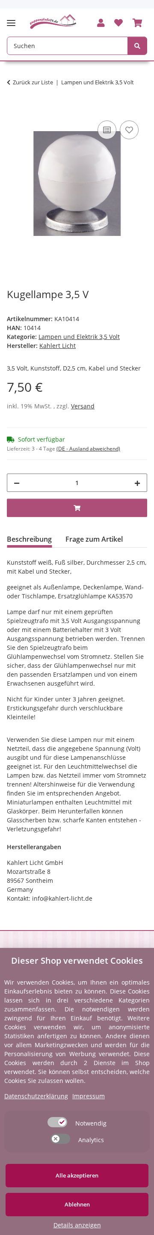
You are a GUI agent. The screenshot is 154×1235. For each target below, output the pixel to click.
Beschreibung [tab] (29, 539)
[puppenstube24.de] (53, 21)
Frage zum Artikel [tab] (94, 539)
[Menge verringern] (16, 482)
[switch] (57, 1122)
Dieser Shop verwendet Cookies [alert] (77, 960)
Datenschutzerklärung (36, 1096)
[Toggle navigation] (14, 19)
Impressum (88, 1096)
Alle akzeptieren (77, 1175)
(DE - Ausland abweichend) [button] (88, 448)
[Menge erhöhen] (137, 482)
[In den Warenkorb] (14, 109)
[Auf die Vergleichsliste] (107, 130)
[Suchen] (137, 46)
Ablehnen (77, 1204)
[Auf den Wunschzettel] (129, 130)
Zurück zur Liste (33, 82)
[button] (101, 23)
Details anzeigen (77, 1225)
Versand (83, 406)
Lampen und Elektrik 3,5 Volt (79, 337)
